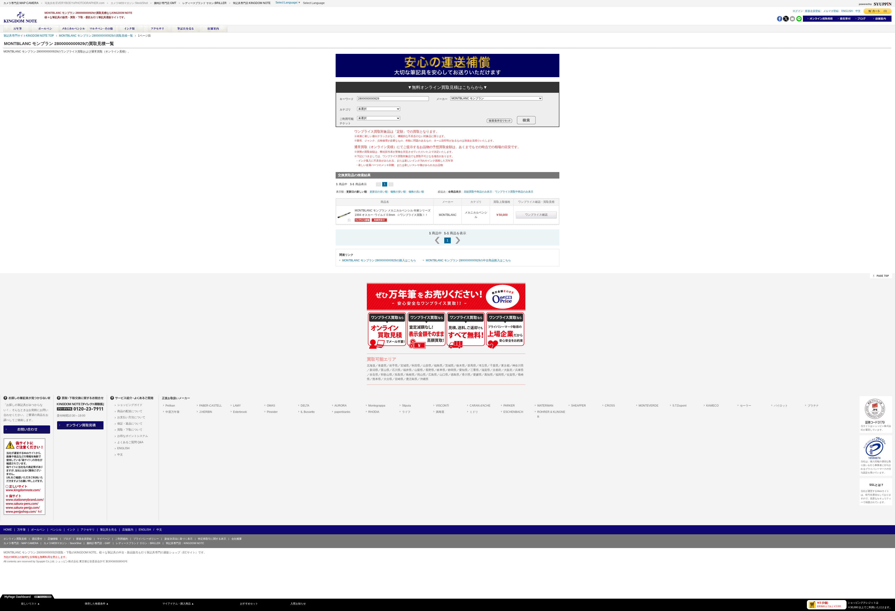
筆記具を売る (108, 529)
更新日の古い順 (379, 191)
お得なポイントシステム (132, 436)
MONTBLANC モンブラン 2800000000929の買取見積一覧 (96, 35)
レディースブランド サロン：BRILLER (138, 543)
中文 (858, 11)
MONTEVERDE (648, 405)
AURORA (340, 405)
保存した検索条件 (97, 603)
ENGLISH (847, 11)
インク (71, 529)
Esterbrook (240, 412)
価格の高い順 (416, 191)
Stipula (406, 405)
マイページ (103, 538)
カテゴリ (345, 109)
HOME (7, 529)
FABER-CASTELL (210, 405)
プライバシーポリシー (146, 538)
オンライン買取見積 (15, 538)
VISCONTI (442, 405)
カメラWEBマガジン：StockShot (62, 543)
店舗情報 (53, 538)
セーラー (745, 405)
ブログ (67, 538)
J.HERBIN (205, 412)
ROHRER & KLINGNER (551, 414)
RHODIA (373, 412)
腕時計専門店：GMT (98, 543)
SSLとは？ (876, 485)
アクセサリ (88, 529)
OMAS (271, 405)
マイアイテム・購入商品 (178, 603)
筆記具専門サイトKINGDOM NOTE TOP (28, 35)
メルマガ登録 (831, 11)
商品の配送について (129, 411)
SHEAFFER (578, 405)
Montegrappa (376, 405)
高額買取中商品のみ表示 (478, 191)
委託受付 (37, 538)
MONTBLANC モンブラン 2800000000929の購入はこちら (379, 260)
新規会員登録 (812, 11)
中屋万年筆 (172, 412)
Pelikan (170, 405)
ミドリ (474, 412)
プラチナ (813, 405)
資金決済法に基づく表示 (178, 538)
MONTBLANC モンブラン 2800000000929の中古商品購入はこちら (468, 260)
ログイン (798, 11)
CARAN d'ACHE (480, 405)
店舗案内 (127, 529)
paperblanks (342, 412)
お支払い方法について (131, 417)
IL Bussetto (308, 412)
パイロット (781, 405)
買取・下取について (129, 429)
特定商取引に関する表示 (212, 538)
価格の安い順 (398, 191)
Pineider (272, 412)
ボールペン (38, 529)
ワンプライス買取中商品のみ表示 (514, 191)
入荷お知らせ (298, 603)
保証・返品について (129, 423)
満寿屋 (440, 412)
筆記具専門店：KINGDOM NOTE (185, 543)
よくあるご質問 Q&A (130, 442)
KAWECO (712, 405)
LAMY (237, 405)
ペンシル (56, 529)
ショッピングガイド (129, 405)
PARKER (509, 405)
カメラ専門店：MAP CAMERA (20, 543)
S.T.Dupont (679, 405)
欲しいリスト (30, 603)
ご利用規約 (121, 538)
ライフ (406, 412)
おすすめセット (249, 603)
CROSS (610, 405)
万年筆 (21, 529)
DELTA (305, 405)
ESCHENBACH (513, 412)
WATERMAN (545, 405)
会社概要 (236, 538)
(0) (885, 11)
